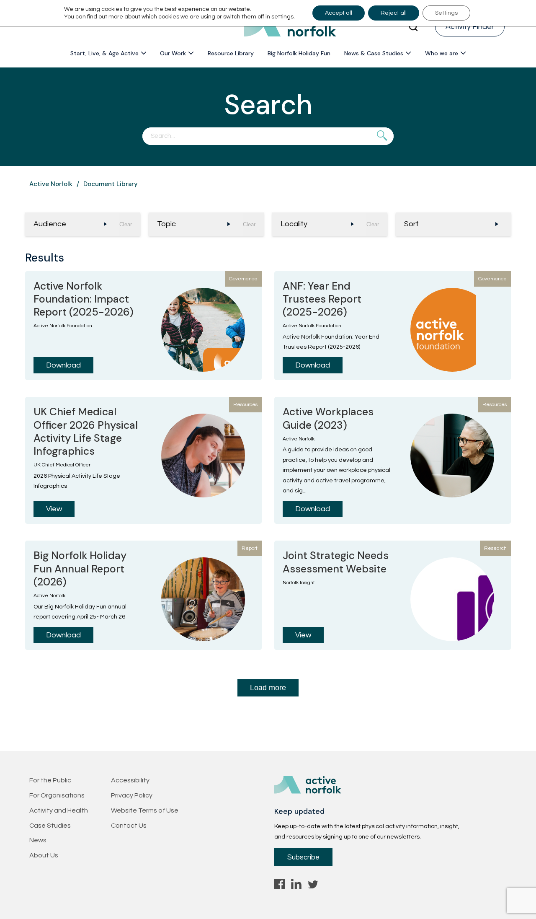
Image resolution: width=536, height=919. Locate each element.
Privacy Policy (131, 795)
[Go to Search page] (413, 27)
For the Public (50, 780)
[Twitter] (313, 886)
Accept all (338, 13)
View (54, 509)
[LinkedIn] (296, 886)
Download (63, 365)
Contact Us (129, 825)
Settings (446, 13)
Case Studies (50, 825)
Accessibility (130, 780)
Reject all (394, 13)
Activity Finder (470, 27)
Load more (268, 687)
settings (282, 17)
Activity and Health (58, 810)
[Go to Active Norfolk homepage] (290, 27)
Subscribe (303, 857)
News (37, 840)
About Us (43, 855)
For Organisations (57, 795)
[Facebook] (279, 886)
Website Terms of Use (144, 810)
